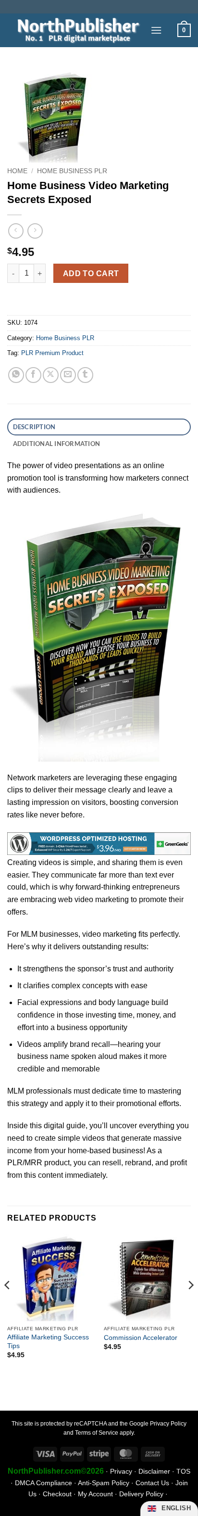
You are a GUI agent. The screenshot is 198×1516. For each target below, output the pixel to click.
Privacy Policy (168, 1423)
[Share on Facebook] (33, 375)
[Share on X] (51, 375)
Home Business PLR (72, 171)
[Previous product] (34, 230)
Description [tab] (34, 427)
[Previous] (7, 1304)
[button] (156, 30)
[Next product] (15, 230)
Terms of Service (96, 1432)
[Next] (190, 1304)
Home (17, 171)
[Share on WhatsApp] (16, 375)
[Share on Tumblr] (85, 375)
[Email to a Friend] (68, 375)
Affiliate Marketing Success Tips (48, 1342)
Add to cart (91, 273)
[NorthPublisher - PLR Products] (75, 30)
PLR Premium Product (52, 353)
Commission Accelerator (140, 1337)
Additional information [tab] (56, 443)
